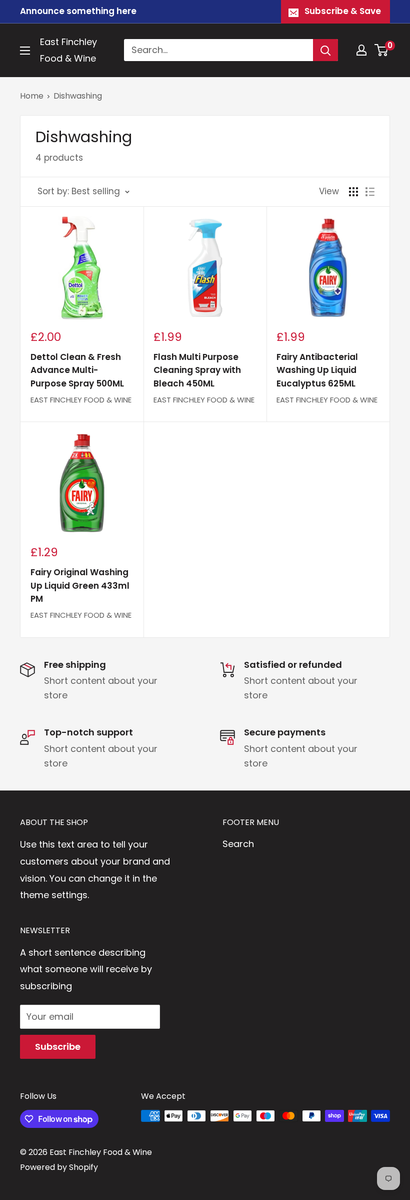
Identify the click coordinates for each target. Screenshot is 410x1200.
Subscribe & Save (342, 11)
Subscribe (57, 1046)
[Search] (325, 50)
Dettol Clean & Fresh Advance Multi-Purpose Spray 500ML (77, 370)
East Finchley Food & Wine (81, 399)
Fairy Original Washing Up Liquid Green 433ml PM (80, 585)
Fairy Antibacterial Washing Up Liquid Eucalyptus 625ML (317, 370)
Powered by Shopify (59, 1167)
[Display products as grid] (353, 191)
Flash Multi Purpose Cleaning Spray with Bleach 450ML (197, 370)
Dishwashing (78, 96)
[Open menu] (25, 51)
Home (32, 96)
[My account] (361, 50)
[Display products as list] (370, 191)
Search (238, 844)
